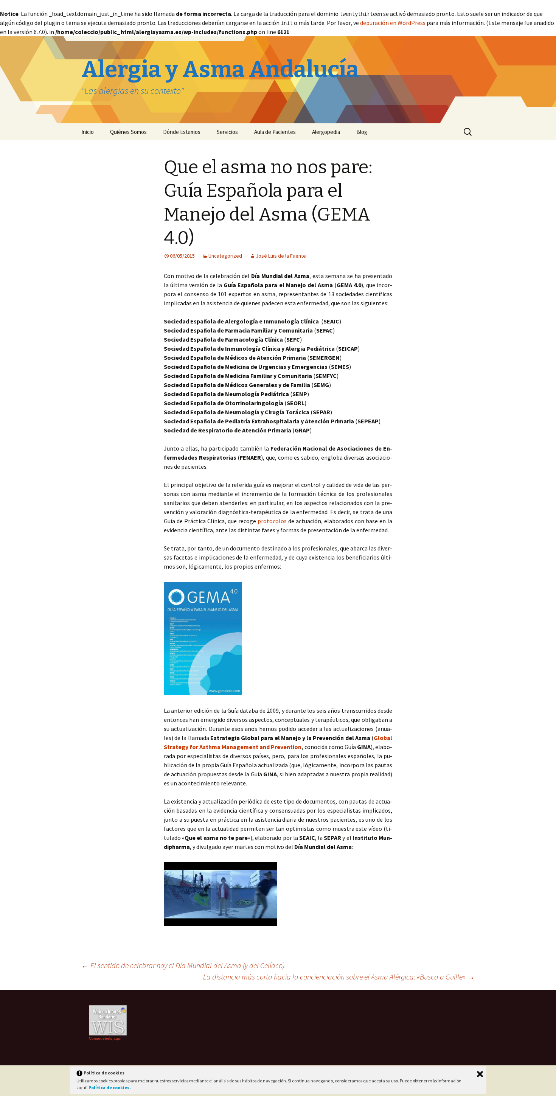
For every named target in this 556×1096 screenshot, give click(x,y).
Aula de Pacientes (275, 131)
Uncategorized (225, 255)
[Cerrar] (480, 1074)
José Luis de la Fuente (281, 255)
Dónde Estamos (181, 131)
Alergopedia (326, 131)
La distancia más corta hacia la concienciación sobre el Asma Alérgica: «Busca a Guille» (339, 976)
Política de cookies (109, 1087)
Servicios (227, 131)
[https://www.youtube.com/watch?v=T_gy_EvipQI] (220, 893)
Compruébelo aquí (105, 1038)
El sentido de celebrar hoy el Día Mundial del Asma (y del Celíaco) (182, 965)
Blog (361, 131)
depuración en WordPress (393, 22)
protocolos (272, 521)
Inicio (87, 131)
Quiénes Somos (128, 131)
